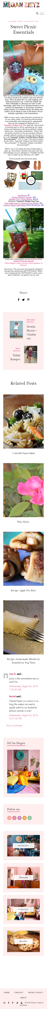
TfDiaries (33, 1003)
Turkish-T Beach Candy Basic (14, 205)
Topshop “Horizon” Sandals (21, 197)
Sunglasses (22, 195)
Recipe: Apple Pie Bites (23, 590)
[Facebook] (9, 818)
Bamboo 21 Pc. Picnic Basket (20, 199)
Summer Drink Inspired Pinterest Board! (27, 260)
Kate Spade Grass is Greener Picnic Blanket (22, 203)
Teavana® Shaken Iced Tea (15, 125)
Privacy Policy (35, 992)
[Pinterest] (19, 818)
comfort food (15, 21)
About (23, 997)
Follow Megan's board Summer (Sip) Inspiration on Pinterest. (24, 264)
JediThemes (23, 1005)
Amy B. (12, 674)
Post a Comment (14, 725)
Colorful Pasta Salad (23, 453)
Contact (19, 992)
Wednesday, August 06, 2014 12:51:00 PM (23, 717)
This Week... (23, 522)
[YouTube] (30, 818)
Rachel (12, 696)
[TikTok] (24, 818)
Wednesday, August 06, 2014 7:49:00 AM (23, 688)
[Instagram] (14, 818)
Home (7, 992)
